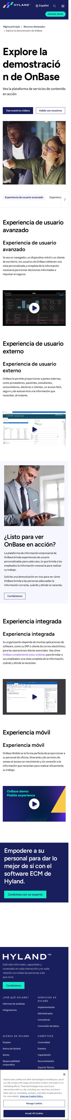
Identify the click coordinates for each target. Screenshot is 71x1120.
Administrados (45, 1013)
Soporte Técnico (46, 1067)
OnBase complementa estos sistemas (24, 655)
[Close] (64, 1074)
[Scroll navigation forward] (64, 199)
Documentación (46, 1061)
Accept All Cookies (34, 1113)
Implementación (46, 1007)
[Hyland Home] (16, 5)
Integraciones (10, 1010)
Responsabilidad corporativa (11, 1062)
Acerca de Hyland (12, 1048)
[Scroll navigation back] (3, 199)
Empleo (7, 1042)
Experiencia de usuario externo (23, 197)
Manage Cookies (34, 1103)
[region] (34, 1095)
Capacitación (44, 1055)
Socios (6, 1055)
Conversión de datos (48, 1026)
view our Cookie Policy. (31, 1096)
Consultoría (44, 1020)
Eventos (42, 1048)
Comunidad (44, 1042)
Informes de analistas (14, 1004)
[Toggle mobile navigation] (63, 6)
